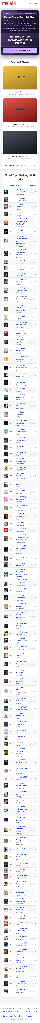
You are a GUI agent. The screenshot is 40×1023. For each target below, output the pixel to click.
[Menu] (36, 3)
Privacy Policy (31, 1016)
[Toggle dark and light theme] (30, 3)
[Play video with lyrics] (17, 189)
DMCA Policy (19, 1016)
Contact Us (7, 1016)
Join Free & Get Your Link (20, 51)
